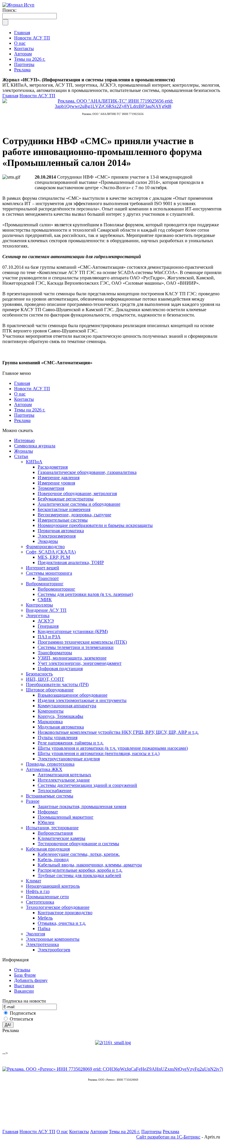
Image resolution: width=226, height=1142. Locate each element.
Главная (10, 95)
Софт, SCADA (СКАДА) (51, 551)
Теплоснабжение (55, 790)
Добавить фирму (31, 980)
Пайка (44, 928)
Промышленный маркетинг (66, 817)
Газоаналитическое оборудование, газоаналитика (87, 472)
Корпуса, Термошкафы (60, 716)
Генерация (48, 626)
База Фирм (25, 975)
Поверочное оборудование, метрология (77, 493)
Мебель (45, 917)
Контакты (24, 399)
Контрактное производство (65, 912)
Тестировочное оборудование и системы (78, 843)
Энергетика (37, 615)
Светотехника (40, 901)
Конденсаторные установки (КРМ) (73, 631)
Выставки (24, 985)
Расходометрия (53, 466)
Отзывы (22, 969)
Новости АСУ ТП (37, 95)
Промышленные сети (47, 896)
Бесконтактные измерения (64, 509)
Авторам (23, 404)
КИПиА (34, 461)
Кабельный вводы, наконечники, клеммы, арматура (90, 864)
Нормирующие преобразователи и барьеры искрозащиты (95, 525)
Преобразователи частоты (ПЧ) (57, 684)
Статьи (21, 456)
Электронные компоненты (52, 939)
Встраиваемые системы (49, 795)
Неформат (48, 811)
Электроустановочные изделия (69, 758)
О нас (20, 393)
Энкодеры (48, 541)
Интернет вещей (42, 567)
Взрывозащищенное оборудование (72, 695)
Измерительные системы (63, 520)
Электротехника (42, 944)
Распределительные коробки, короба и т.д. (80, 870)
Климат (33, 880)
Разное (32, 801)
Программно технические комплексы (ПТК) (82, 642)
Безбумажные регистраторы (66, 498)
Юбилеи (46, 822)
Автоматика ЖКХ (44, 769)
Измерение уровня (56, 482)
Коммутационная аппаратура (67, 705)
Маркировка (50, 721)
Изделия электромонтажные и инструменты (82, 700)
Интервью (24, 440)
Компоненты (51, 710)
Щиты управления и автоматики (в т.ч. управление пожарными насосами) (113, 748)
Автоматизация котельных (64, 774)
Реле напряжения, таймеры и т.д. (71, 742)
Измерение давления (58, 477)
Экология (35, 933)
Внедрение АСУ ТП (46, 610)
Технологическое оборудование (57, 907)
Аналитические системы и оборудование (79, 504)
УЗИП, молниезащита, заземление (72, 657)
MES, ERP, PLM (54, 557)
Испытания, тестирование (52, 827)
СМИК (45, 599)
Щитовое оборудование (50, 689)
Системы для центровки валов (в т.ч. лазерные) (85, 594)
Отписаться (21, 1018)
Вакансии (24, 990)
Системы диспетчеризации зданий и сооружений (87, 785)
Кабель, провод (53, 859)
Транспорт (48, 578)
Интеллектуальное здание (64, 779)
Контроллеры (39, 604)
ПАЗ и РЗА (49, 636)
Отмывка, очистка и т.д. (62, 923)
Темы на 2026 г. (29, 409)
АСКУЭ (46, 620)
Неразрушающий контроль (53, 886)
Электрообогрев (54, 949)
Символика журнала (34, 445)
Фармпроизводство (45, 546)
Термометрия (51, 488)
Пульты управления (57, 737)
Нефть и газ (37, 891)
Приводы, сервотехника (50, 764)
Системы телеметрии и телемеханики (76, 647)
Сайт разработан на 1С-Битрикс (168, 1136)
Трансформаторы (55, 652)
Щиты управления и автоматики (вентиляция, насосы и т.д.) (98, 753)
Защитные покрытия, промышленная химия (82, 806)
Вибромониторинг (45, 583)
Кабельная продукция (48, 848)
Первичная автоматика (61, 530)
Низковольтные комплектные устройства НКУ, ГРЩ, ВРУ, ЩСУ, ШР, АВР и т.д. (118, 732)
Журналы (23, 451)
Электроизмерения (57, 535)
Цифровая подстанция (60, 668)
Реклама (22, 420)
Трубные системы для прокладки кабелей (79, 875)
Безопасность (39, 673)
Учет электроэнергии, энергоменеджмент (80, 663)
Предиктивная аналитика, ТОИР (71, 562)
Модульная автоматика (61, 726)
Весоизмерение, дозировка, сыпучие (74, 514)
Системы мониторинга (49, 573)
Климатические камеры (61, 838)
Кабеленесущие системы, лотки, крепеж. (79, 854)
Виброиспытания (55, 833)
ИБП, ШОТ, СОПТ (45, 679)
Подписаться (23, 1013)
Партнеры (24, 415)
